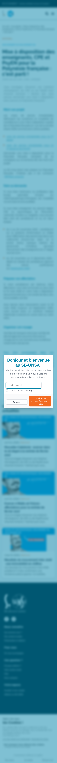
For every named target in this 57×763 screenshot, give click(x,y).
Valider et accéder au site (41, 401)
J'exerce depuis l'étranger (21, 390)
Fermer (16, 402)
